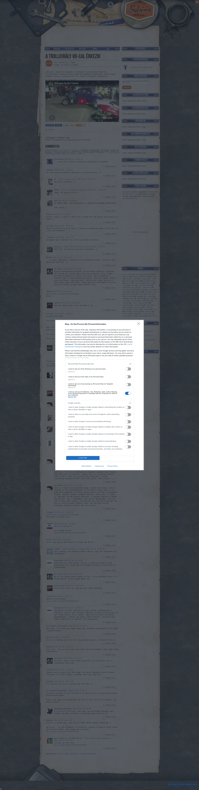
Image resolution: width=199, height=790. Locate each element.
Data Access (99, 466)
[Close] (139, 324)
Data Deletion (86, 466)
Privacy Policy (113, 466)
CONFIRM (83, 458)
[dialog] (99, 395)
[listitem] (99, 364)
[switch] (128, 368)
